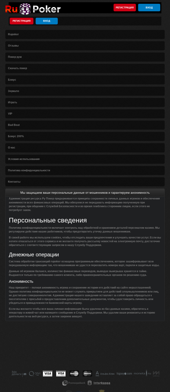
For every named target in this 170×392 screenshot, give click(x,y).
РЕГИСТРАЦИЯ (125, 7)
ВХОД (149, 7)
